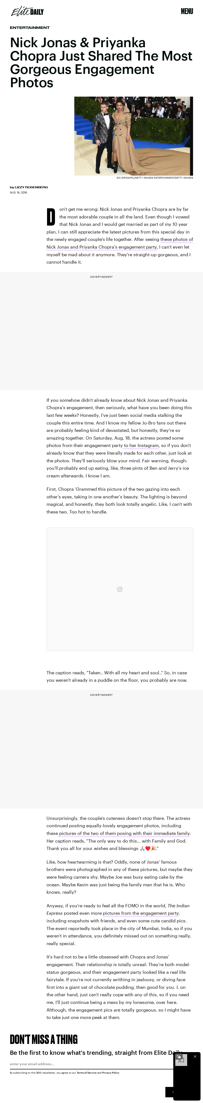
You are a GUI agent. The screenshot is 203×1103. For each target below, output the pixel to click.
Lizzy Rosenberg (31, 187)
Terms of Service (87, 1072)
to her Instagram (141, 445)
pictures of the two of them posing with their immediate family (124, 833)
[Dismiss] (195, 1057)
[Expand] (179, 1057)
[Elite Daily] (27, 11)
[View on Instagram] (120, 589)
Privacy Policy (110, 1072)
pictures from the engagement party (140, 913)
